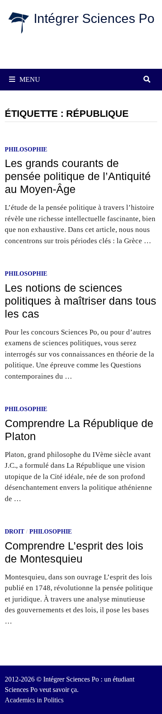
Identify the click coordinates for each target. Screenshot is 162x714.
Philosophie (26, 149)
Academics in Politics (34, 700)
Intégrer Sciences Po (94, 18)
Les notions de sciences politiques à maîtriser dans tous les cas (80, 301)
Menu (29, 79)
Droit (14, 531)
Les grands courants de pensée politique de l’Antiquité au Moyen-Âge (78, 176)
